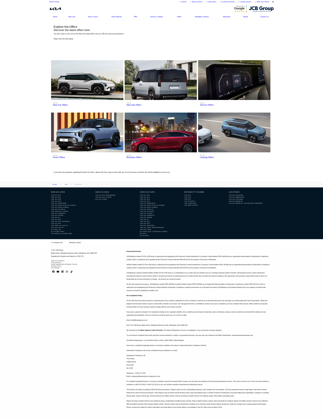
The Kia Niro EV (147, 209)
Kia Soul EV (56, 229)
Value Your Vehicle (263, 2)
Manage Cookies (75, 242)
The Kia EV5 (56, 223)
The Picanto (189, 201)
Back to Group (54, 2)
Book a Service (197, 2)
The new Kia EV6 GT (59, 225)
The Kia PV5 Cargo (104, 197)
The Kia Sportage (58, 203)
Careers (184, 2)
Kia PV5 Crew (101, 199)
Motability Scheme (194, 192)
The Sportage (190, 203)
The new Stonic (191, 205)
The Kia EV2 (56, 195)
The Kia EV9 (56, 199)
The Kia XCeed (57, 215)
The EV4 (187, 197)
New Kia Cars (58, 192)
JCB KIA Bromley (236, 201)
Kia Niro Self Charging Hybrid (154, 231)
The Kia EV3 (56, 197)
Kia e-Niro (144, 235)
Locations (234, 192)
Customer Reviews (228, 2)
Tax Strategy (55, 268)
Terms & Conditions (57, 261)
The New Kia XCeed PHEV (61, 233)
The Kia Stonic (146, 213)
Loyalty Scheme (245, 2)
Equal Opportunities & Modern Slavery (64, 264)
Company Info (58, 242)
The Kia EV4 (56, 219)
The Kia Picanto (58, 209)
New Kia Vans (102, 192)
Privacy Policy (56, 262)
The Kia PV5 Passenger (105, 195)
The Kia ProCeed (147, 225)
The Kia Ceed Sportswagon (152, 227)
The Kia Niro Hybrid (60, 207)
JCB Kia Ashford (236, 199)
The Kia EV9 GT (57, 227)
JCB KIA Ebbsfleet (237, 197)
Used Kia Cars (147, 192)
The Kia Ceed (145, 229)
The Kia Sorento (58, 213)
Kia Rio (143, 233)
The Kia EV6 (56, 201)
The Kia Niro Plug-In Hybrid (63, 205)
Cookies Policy (56, 266)
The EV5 (187, 199)
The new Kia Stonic (59, 211)
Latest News (212, 2)
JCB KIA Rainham (236, 195)
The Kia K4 (55, 217)
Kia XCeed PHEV (57, 231)
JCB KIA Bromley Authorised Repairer (246, 203)
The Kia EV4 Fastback (60, 221)
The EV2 (187, 195)
